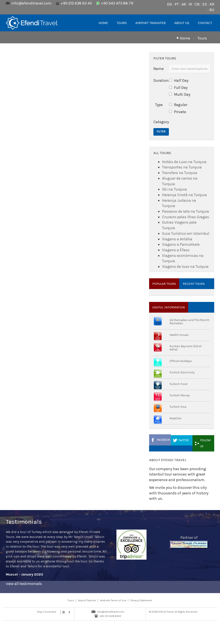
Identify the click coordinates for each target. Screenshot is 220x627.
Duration (159, 80)
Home (185, 38)
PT (177, 4)
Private (180, 111)
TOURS (122, 23)
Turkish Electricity (182, 372)
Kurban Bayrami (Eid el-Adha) (186, 347)
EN (169, 4)
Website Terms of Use (113, 600)
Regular (180, 104)
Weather (176, 418)
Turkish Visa (178, 407)
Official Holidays (181, 361)
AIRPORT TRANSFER (150, 23)
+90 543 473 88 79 (117, 3)
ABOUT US (181, 23)
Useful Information (168, 307)
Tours (202, 38)
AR (184, 4)
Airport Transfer (87, 600)
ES (204, 4)
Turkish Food (178, 384)
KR (212, 4)
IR (190, 4)
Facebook (163, 440)
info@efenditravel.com (31, 3)
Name (158, 68)
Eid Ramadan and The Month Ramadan (189, 321)
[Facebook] (68, 612)
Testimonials (24, 521)
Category (159, 122)
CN (197, 4)
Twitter (183, 440)
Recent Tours (194, 284)
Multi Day (182, 94)
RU (211, 10)
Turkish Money (180, 395)
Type (159, 104)
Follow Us (205, 443)
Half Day (181, 80)
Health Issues (179, 335)
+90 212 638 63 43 (76, 3)
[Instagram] (63, 612)
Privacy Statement (141, 600)
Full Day (181, 87)
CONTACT (205, 23)
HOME (103, 23)
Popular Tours (164, 284)
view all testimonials (24, 583)
